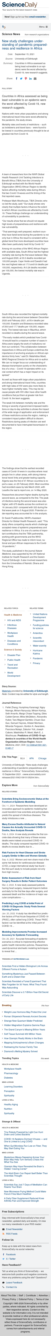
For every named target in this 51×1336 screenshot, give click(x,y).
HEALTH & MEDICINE (10, 1064)
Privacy (36, 663)
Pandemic (38, 658)
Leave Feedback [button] (14, 1282)
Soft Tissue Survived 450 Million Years (22, 1033)
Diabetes (8, 1077)
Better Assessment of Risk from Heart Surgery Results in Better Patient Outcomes (24, 879)
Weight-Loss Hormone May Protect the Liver (25, 1012)
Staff (21, 1295)
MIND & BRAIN (8, 1082)
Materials (6, 690)
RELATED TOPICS (11, 608)
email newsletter (37, 16)
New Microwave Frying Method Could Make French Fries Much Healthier (25, 1192)
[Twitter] (21, 78)
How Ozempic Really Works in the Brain (23, 1038)
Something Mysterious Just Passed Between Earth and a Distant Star (23, 975)
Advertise (43, 1295)
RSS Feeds (11, 1233)
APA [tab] (31, 758)
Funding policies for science (41, 626)
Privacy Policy (9, 1299)
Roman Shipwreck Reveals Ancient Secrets (25, 1016)
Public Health (13, 659)
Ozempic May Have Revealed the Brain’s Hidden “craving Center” (24, 1167)
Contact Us (11, 1287)
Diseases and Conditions (14, 642)
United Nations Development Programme (40, 617)
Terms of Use (42, 1299)
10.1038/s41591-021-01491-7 (26, 746)
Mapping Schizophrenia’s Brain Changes (24, 1042)
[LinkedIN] (30, 78)
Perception (9, 1091)
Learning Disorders (13, 1086)
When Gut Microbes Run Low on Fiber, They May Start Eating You (25, 1147)
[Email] (35, 78)
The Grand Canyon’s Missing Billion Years (24, 1029)
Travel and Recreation (12, 666)
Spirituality (9, 1095)
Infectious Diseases (12, 626)
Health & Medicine (13, 614)
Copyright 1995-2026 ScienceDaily (20, 1303)
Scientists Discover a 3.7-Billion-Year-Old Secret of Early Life (25, 993)
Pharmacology (11, 1073)
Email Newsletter (14, 1229)
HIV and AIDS (14, 620)
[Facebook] (16, 78)
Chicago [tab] (42, 758)
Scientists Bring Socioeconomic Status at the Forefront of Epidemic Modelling (25, 800)
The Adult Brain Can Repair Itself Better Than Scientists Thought (26, 1174)
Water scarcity (39, 645)
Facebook (11, 1254)
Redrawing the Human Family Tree (21, 1046)
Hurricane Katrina (37, 652)
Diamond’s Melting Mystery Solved (21, 1051)
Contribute (31, 1295)
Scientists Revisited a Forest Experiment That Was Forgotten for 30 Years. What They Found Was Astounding (24, 984)
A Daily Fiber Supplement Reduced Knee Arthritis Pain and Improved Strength (24, 1199)
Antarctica (38, 633)
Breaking (6, 1005)
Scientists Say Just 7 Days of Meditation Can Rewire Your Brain (25, 1186)
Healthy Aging (11, 1104)
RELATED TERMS (36, 608)
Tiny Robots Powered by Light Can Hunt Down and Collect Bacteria (23, 1133)
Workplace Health (12, 634)
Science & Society (13, 649)
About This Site (8, 1295)
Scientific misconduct (38, 639)
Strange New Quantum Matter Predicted (23, 1020)
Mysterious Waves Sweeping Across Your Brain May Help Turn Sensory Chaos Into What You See (24, 1160)
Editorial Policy (26, 1299)
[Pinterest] (25, 78)
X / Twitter (11, 1258)
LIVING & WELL (8, 1100)
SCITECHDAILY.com (21, 959)
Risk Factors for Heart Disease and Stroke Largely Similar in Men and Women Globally (24, 854)
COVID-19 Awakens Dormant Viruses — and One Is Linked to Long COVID (25, 1140)
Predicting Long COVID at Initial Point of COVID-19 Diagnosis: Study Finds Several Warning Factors (23, 906)
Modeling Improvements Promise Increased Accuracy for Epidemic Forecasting (24, 933)
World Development (13, 674)
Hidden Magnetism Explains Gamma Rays (24, 1025)
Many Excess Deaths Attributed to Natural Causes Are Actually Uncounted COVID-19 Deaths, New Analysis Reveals (24, 827)
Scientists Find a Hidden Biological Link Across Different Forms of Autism (25, 967)
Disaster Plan (13, 655)
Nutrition (8, 1108)
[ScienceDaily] (19, 4)
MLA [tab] (22, 758)
